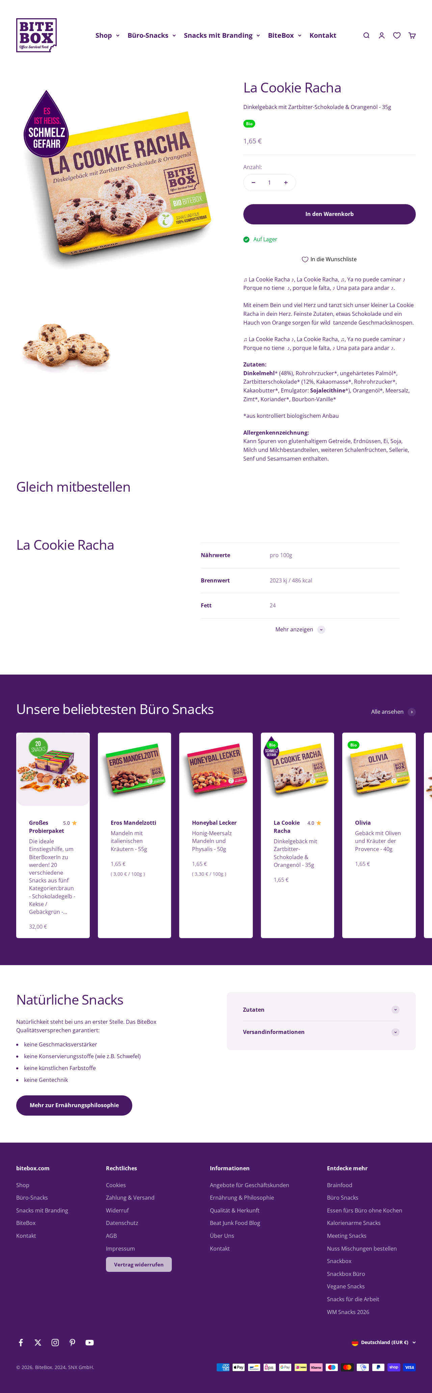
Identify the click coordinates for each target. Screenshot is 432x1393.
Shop (104, 35)
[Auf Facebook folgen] (20, 1342)
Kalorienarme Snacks (354, 1223)
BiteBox (281, 35)
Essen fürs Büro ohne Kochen (364, 1210)
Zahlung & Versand (130, 1197)
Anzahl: (252, 167)
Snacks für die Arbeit (353, 1299)
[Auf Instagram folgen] (55, 1342)
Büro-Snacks (148, 35)
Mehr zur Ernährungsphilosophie (74, 1105)
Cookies (116, 1185)
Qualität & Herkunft (235, 1210)
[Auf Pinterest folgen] (72, 1342)
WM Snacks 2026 (348, 1312)
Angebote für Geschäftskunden (249, 1185)
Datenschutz (122, 1223)
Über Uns (222, 1235)
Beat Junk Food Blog (235, 1223)
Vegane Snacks (346, 1286)
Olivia (363, 822)
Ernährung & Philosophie (242, 1197)
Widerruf (117, 1210)
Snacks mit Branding (218, 35)
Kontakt (322, 35)
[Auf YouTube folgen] (89, 1342)
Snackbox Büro (346, 1274)
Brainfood (339, 1185)
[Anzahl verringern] (253, 182)
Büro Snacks (342, 1197)
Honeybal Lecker (214, 822)
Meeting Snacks (347, 1235)
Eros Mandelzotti (133, 822)
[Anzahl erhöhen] (286, 182)
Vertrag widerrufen (139, 1264)
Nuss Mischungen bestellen (362, 1248)
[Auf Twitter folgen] (38, 1342)
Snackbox (339, 1261)
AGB (111, 1235)
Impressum (120, 1248)
